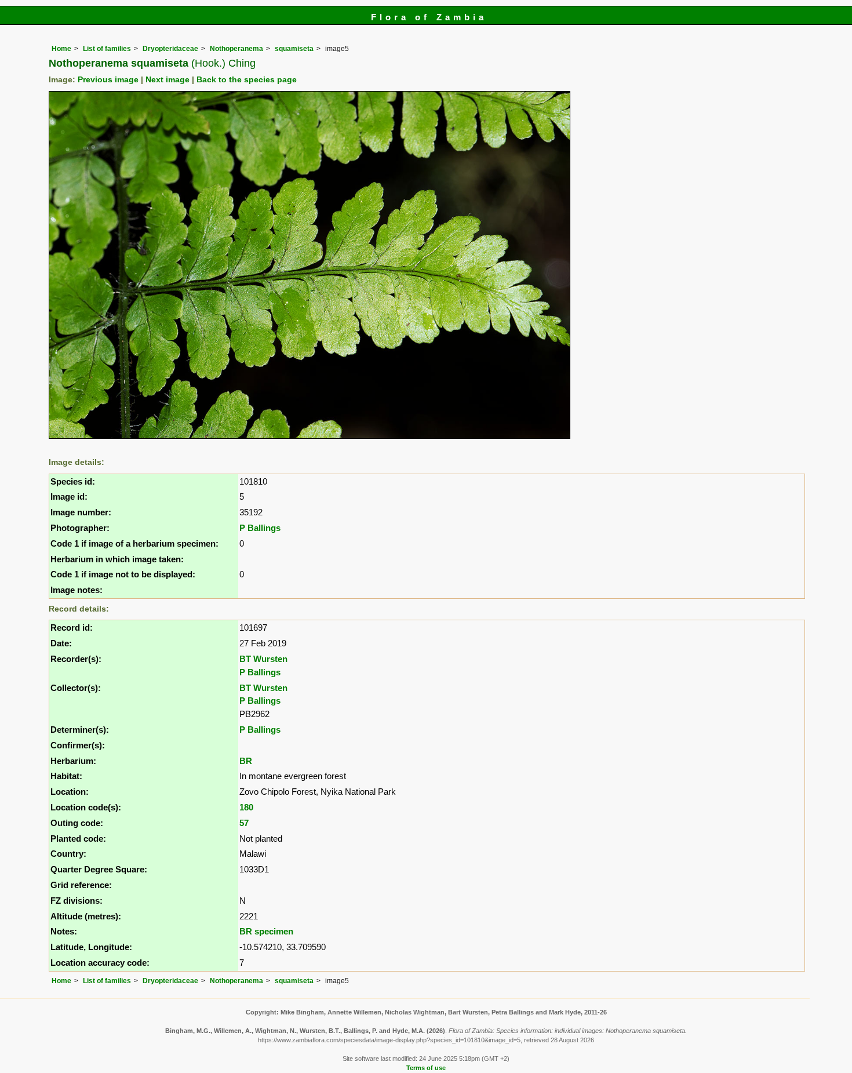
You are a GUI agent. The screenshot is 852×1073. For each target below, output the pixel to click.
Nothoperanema (236, 49)
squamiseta (294, 49)
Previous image (108, 79)
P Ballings (260, 528)
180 (246, 807)
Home (61, 49)
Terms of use (426, 1067)
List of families (107, 49)
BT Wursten (263, 659)
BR (245, 761)
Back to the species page (246, 79)
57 (244, 823)
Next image (167, 79)
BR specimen (266, 931)
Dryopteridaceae (170, 49)
